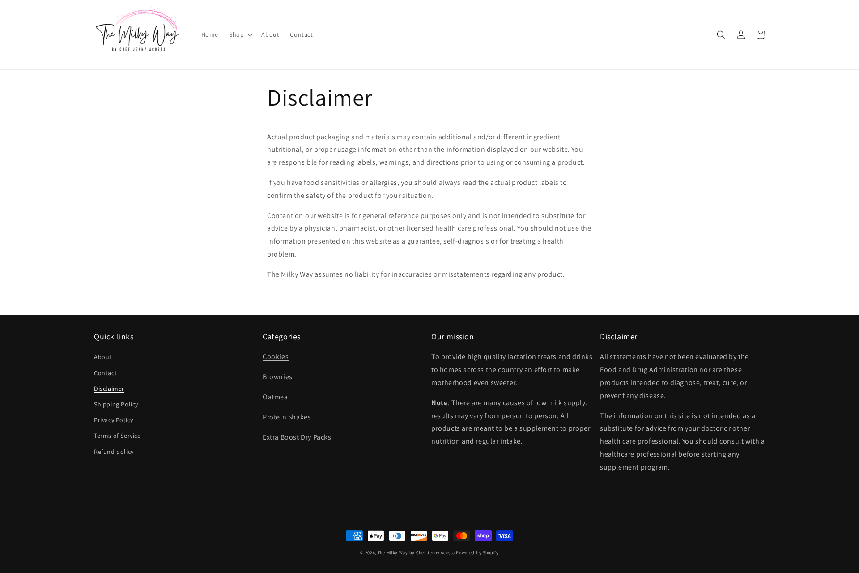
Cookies (276, 356)
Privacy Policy (113, 420)
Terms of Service (117, 436)
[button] (240, 34)
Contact (105, 373)
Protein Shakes (287, 417)
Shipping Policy (116, 404)
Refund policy (114, 452)
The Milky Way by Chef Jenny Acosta (416, 553)
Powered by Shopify (477, 553)
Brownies (278, 376)
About (103, 357)
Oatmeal (276, 397)
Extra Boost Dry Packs (297, 437)
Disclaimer (109, 389)
